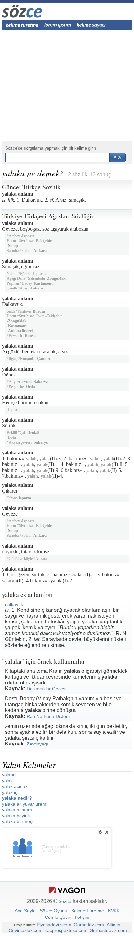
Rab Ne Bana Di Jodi (48, 716)
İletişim (82, 917)
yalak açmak (15, 786)
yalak (44, 458)
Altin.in (113, 924)
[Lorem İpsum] (58, 25)
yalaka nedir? (17, 798)
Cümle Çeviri (58, 917)
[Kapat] (106, 832)
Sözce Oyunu (53, 910)
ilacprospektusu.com (66, 930)
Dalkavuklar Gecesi (46, 688)
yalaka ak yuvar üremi (24, 804)
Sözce (65, 901)
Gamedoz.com (89, 924)
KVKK (114, 910)
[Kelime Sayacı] (91, 25)
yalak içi (10, 792)
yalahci (9, 774)
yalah (31, 458)
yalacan (9, 580)
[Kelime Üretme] (22, 25)
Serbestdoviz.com (108, 930)
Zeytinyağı (37, 743)
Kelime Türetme (87, 910)
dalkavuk (14, 604)
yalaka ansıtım (17, 809)
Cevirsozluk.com (26, 930)
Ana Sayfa (25, 910)
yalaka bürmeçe (18, 821)
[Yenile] (100, 832)
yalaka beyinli (16, 815)
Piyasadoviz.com (54, 924)
